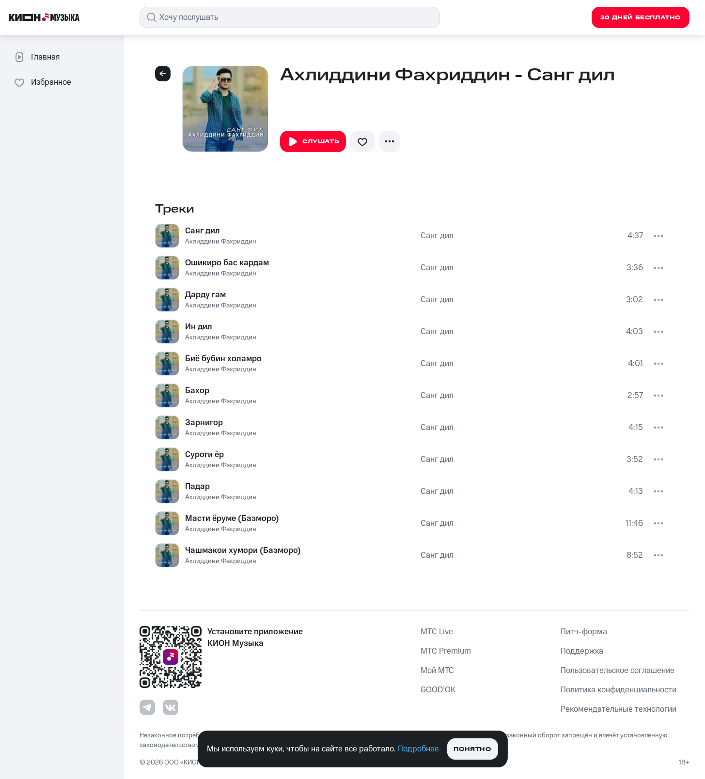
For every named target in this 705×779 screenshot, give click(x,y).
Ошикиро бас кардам (227, 263)
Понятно (472, 749)
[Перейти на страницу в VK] (170, 707)
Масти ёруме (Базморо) (232, 518)
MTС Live (437, 632)
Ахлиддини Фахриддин (220, 241)
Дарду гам (205, 295)
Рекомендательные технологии (618, 709)
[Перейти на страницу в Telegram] (147, 707)
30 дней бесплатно (640, 18)
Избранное (51, 82)
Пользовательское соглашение (617, 670)
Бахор (197, 391)
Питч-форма (584, 632)
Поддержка (582, 651)
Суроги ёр (204, 454)
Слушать (320, 141)
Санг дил (202, 231)
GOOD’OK (438, 690)
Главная (45, 57)
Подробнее (418, 749)
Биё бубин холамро (223, 359)
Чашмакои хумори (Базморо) (243, 550)
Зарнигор (204, 422)
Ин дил (198, 327)
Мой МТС (437, 670)
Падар (197, 486)
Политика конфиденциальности (618, 690)
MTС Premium (446, 651)
